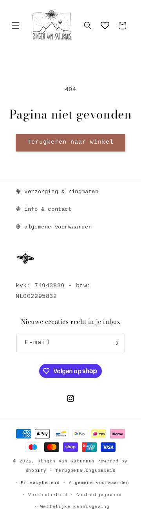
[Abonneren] (116, 343)
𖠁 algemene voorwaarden (54, 227)
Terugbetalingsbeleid (85, 470)
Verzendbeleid (47, 495)
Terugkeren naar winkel (70, 142)
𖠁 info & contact (44, 209)
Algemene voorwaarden (99, 482)
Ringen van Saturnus (66, 461)
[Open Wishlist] (105, 25)
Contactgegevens (99, 495)
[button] (15, 25)
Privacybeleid (40, 482)
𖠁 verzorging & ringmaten (57, 191)
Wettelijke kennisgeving (75, 506)
